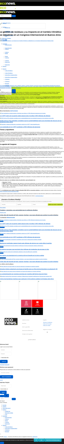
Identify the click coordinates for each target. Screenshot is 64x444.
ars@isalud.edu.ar (39, 195)
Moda (6, 56)
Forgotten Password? (4, 364)
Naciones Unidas (9, 413)
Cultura (7, 52)
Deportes (7, 65)
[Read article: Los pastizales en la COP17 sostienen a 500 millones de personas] (32, 124)
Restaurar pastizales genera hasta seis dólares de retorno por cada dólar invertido (26, 243)
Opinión (4, 406)
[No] (2, 443)
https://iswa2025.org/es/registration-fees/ (9, 191)
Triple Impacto (2, 227)
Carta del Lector (6, 19)
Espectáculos (8, 45)
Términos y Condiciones (47, 322)
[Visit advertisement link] (23, 28)
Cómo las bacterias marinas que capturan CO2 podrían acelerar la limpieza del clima (27, 279)
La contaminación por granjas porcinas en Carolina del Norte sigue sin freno (23, 274)
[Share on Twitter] (0, 90)
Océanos (7, 81)
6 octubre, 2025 (3, 39)
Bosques (7, 431)
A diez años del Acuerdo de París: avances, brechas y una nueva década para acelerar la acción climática (29, 261)
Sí (36, 440)
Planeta (4, 66)
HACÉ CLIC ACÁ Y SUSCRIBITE (56, 204)
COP (6, 414)
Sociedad (4, 44)
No (41, 440)
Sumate (4, 405)
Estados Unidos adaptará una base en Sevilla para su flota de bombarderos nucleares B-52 (28, 269)
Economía (1, 221)
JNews (5, 436)
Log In (1, 380)
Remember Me (5, 357)
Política (4, 409)
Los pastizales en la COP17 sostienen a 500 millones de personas (20, 127)
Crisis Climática (8, 70)
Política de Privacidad (47, 323)
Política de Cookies (46, 325)
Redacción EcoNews (6, 38)
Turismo (7, 60)
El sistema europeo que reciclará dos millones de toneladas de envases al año (24, 249)
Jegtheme (34, 436)
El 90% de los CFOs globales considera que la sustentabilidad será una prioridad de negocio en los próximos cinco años (31, 121)
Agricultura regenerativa (11, 77)
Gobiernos (7, 411)
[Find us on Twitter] (0, 434)
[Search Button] (14, 16)
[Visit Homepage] (8, 5)
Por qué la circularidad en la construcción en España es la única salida (22, 255)
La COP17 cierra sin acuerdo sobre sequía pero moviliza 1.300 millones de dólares (25, 116)
